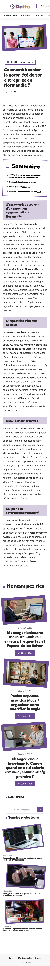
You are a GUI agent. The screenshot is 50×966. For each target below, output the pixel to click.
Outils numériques (22, 62)
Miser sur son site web (19, 186)
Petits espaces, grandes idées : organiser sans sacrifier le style (25, 702)
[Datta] (20, 6)
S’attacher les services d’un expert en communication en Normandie (25, 176)
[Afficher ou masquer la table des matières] (42, 167)
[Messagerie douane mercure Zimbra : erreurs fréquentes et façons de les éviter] (24, 610)
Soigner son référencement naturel (25, 191)
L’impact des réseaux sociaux (22, 181)
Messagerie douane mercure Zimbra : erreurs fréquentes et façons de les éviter (24, 638)
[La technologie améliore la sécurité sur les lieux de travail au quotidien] (24, 911)
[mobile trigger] (5, 6)
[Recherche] (41, 6)
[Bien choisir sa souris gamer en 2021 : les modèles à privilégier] (26, 876)
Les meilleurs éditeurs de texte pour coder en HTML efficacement (22, 859)
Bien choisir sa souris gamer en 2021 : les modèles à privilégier (22, 894)
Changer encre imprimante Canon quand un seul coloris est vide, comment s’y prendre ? (25, 767)
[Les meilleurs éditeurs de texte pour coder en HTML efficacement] (23, 838)
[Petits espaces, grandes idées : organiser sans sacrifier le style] (26, 673)
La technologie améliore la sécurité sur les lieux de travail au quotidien (22, 929)
